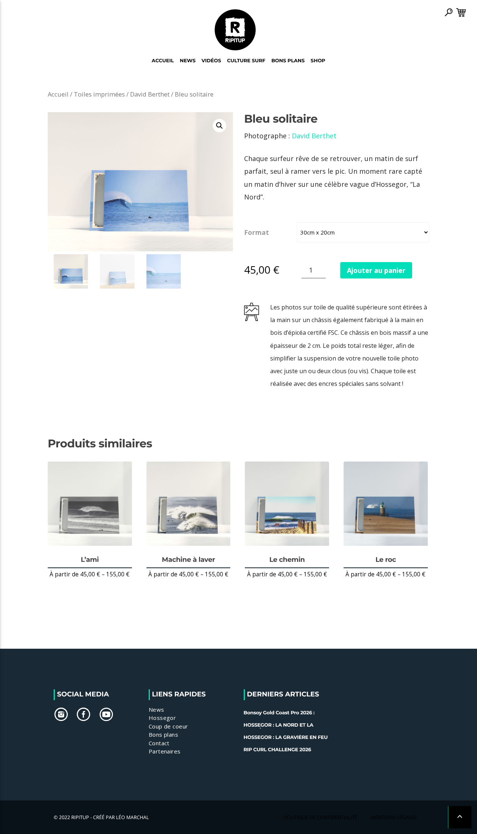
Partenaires (165, 751)
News (187, 61)
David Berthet (150, 94)
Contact (159, 743)
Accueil (163, 61)
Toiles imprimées (99, 94)
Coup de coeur (168, 726)
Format (256, 232)
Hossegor (162, 717)
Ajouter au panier (376, 270)
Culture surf (246, 61)
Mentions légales (394, 817)
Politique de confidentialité (320, 817)
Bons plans (164, 734)
